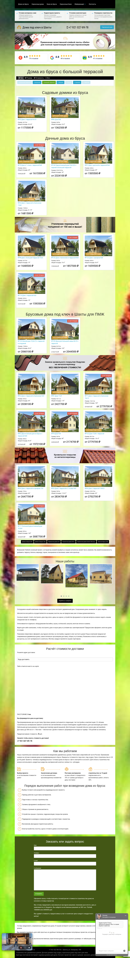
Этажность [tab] (39, 78)
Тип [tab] (21, 78)
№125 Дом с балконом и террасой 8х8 (65, 258)
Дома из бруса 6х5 (27, 541)
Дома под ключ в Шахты (36, 27)
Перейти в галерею (65, 601)
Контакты (92, 4)
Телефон (36, 853)
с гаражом (77, 82)
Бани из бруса (52, 4)
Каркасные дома (38, 4)
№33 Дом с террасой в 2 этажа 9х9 (63, 488)
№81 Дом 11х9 (56, 396)
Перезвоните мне (107, 27)
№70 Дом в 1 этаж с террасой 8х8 (30, 165)
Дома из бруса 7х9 (40, 541)
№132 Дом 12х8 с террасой (94, 434)
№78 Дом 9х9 (56, 434)
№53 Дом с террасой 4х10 (27, 119)
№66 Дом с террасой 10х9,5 (94, 488)
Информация (79, 4)
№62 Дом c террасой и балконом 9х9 (31, 396)
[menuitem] (23, 4)
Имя (35, 845)
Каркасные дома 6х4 (54, 541)
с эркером (60, 82)
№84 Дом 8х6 (56, 119)
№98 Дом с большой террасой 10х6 (30, 258)
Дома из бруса (23, 4)
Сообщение (37, 868)
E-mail (35, 860)
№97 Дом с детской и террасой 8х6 (97, 165)
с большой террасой (49, 82)
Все (48, 78)
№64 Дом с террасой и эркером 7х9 (30, 488)
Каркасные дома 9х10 (68, 541)
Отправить (38, 894)
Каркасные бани (66, 4)
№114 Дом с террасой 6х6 (27, 295)
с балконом (37, 82)
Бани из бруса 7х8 (103, 541)
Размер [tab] (29, 78)
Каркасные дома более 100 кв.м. (86, 541)
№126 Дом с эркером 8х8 (94, 258)
